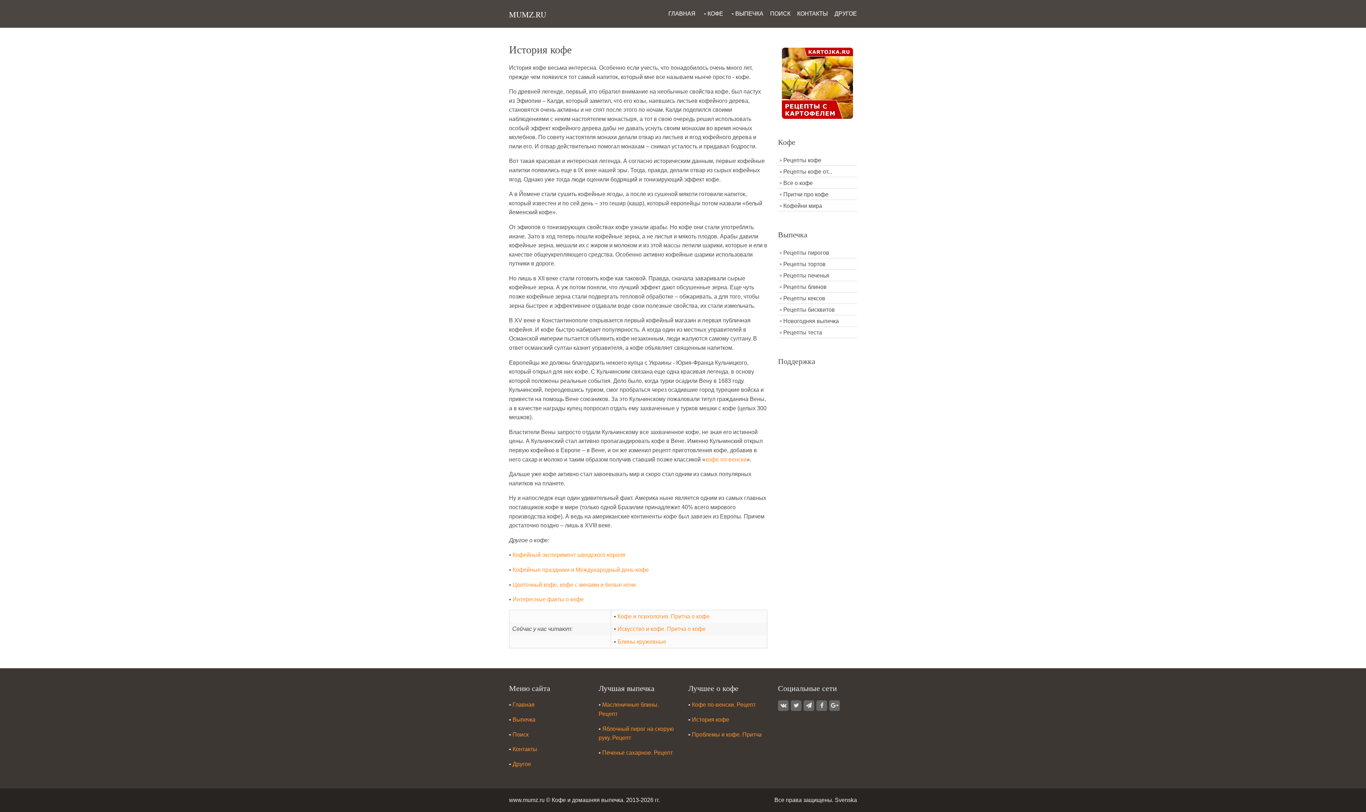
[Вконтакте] (783, 705)
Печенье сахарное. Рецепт (637, 753)
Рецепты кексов (804, 298)
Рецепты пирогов (806, 253)
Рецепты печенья (806, 276)
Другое (846, 14)
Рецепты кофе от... (807, 172)
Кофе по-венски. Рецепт (724, 705)
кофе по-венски (726, 460)
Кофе (715, 14)
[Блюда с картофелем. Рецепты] (817, 83)
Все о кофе (798, 183)
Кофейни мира (802, 206)
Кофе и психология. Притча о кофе (664, 616)
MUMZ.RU (527, 14)
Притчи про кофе (805, 194)
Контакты (812, 14)
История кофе (710, 720)
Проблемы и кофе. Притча (727, 735)
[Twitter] (796, 705)
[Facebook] (821, 705)
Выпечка (749, 14)
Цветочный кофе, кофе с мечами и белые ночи (574, 585)
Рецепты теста (802, 332)
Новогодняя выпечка (811, 321)
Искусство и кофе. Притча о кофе (662, 629)
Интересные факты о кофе (548, 599)
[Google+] (834, 705)
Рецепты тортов (804, 264)
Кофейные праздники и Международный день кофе (581, 570)
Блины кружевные (642, 642)
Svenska (846, 800)
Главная (681, 14)
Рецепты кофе (802, 160)
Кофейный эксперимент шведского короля (569, 555)
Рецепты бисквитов (809, 310)
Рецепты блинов (805, 287)
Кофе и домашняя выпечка (587, 800)
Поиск (780, 14)
